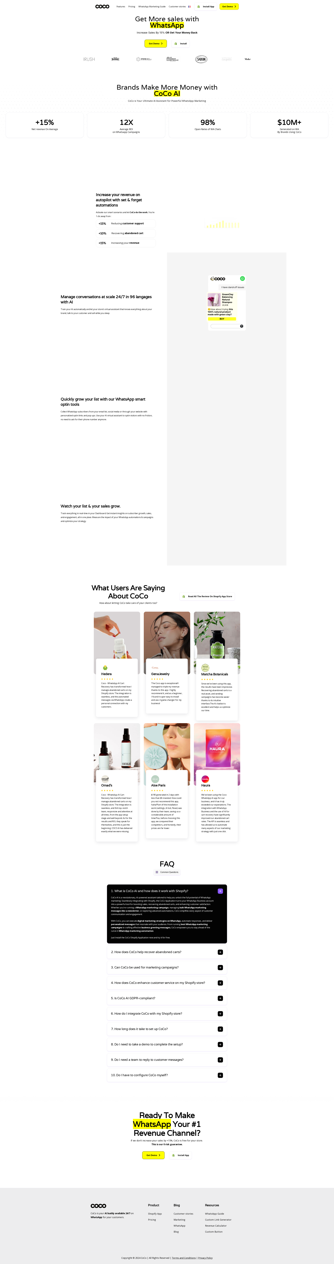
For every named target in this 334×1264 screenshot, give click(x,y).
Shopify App (155, 1213)
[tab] (167, 913)
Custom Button (213, 1231)
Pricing (131, 6)
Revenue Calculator (216, 1225)
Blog (176, 1231)
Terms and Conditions (184, 1257)
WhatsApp (179, 1225)
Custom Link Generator (218, 1219)
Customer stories (177, 6)
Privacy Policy (205, 1257)
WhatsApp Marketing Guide (152, 6)
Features (121, 6)
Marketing (179, 1219)
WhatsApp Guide (214, 1213)
